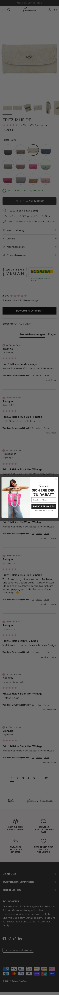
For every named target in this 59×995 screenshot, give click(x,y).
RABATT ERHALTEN (43, 506)
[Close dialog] (56, 479)
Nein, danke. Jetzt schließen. (43, 510)
